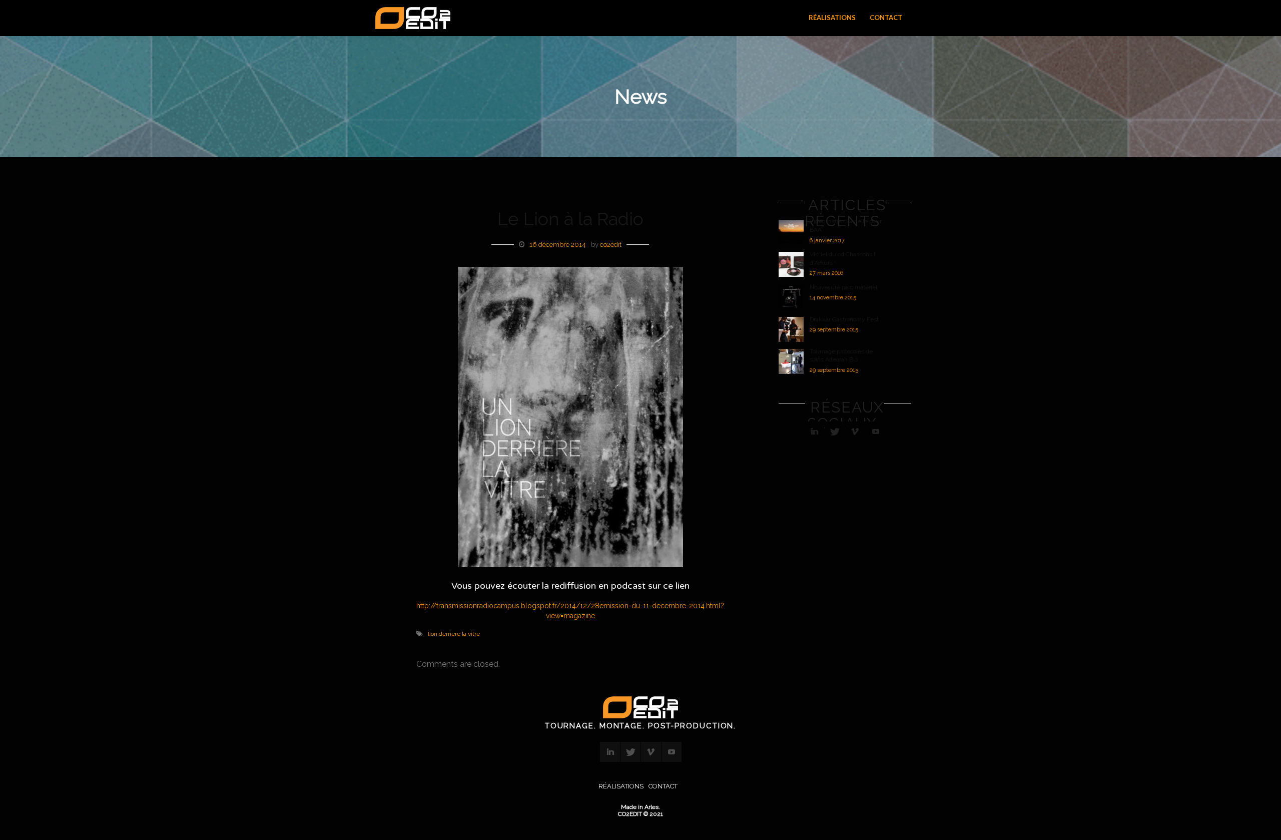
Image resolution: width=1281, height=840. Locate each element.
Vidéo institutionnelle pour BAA (846, 225)
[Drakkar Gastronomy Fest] (791, 329)
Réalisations (621, 786)
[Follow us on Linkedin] (814, 432)
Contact (663, 786)
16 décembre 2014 (557, 244)
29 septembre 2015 (834, 329)
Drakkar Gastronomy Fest (844, 319)
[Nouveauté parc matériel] (791, 297)
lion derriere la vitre (454, 633)
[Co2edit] (410, 18)
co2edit (610, 244)
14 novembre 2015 (833, 297)
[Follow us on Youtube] (876, 432)
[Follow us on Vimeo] (855, 432)
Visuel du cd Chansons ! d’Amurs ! (842, 258)
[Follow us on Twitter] (835, 432)
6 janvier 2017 (827, 240)
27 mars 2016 (826, 273)
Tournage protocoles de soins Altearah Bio (841, 355)
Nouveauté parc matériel (843, 287)
